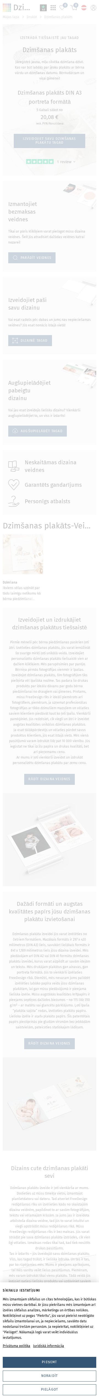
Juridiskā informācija (48, 1346)
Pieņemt (49, 1362)
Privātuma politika (16, 1346)
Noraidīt (49, 1376)
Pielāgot (49, 1389)
